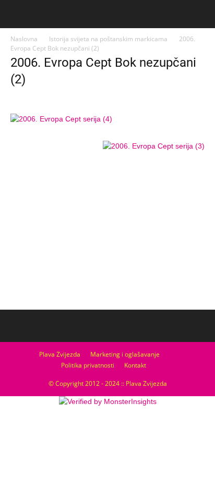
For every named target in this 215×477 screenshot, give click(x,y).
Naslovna (24, 38)
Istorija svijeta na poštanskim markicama (108, 38)
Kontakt (135, 365)
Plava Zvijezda (59, 354)
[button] (200, 14)
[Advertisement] (107, 228)
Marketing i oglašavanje (125, 354)
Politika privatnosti (87, 365)
